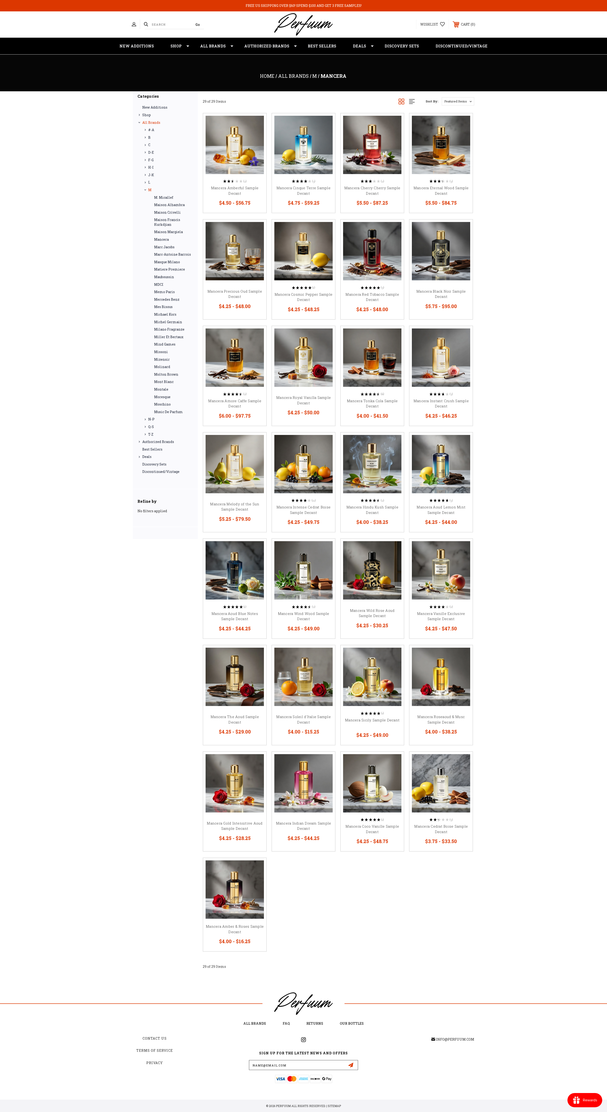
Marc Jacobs (164, 247)
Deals (359, 45)
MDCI (158, 284)
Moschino (162, 404)
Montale (161, 389)
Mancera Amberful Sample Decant (235, 190)
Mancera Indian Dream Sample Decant (303, 826)
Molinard (162, 367)
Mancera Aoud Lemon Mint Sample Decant (441, 510)
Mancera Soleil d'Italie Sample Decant (303, 719)
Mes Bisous (163, 307)
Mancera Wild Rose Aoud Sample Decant (372, 613)
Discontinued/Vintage (461, 45)
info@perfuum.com (455, 1039)
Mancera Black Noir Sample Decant (441, 294)
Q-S (151, 426)
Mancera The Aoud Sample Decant (235, 719)
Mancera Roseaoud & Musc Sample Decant (441, 719)
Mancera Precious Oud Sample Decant (234, 294)
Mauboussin (164, 277)
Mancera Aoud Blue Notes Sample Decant (235, 616)
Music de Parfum (168, 412)
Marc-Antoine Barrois (172, 254)
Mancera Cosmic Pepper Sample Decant (303, 297)
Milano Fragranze (169, 329)
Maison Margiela (168, 232)
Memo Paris (164, 292)
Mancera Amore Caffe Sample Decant (234, 403)
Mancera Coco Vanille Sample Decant (372, 829)
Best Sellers (322, 45)
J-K (151, 175)
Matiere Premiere (169, 269)
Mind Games (164, 344)
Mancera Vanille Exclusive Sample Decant (441, 616)
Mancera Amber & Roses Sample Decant (235, 929)
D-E (151, 152)
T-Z (150, 434)
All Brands (213, 45)
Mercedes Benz (166, 299)
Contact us (155, 1038)
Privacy (154, 1063)
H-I (151, 167)
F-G (151, 160)
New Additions (137, 45)
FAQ (286, 1023)
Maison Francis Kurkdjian (167, 222)
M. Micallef (163, 197)
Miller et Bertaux (169, 337)
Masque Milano (167, 262)
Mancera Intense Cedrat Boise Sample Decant (303, 510)
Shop (176, 45)
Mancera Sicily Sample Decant (372, 720)
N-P (151, 419)
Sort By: (432, 101)
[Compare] (257, 147)
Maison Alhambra (169, 205)
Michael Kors (165, 314)
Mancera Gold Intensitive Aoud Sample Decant (234, 826)
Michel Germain (168, 322)
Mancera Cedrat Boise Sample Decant (441, 829)
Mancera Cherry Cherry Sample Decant (372, 190)
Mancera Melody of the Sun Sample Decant (234, 507)
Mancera (161, 239)
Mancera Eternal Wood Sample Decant (441, 190)
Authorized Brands (266, 45)
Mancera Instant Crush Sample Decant (441, 403)
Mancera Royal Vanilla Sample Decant (303, 400)
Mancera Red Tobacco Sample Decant (372, 297)
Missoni (161, 352)
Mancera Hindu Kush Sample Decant (372, 510)
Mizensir (162, 359)
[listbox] (458, 101)
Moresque (162, 397)
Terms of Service (154, 1050)
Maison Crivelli (167, 212)
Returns (314, 1023)
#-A (151, 130)
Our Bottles (352, 1023)
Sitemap (334, 1106)
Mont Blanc (164, 381)
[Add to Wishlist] (257, 135)
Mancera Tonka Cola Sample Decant (372, 403)
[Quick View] (257, 123)
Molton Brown (166, 374)
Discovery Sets (402, 45)
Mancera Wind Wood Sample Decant (303, 616)
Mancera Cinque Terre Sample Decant (303, 190)
